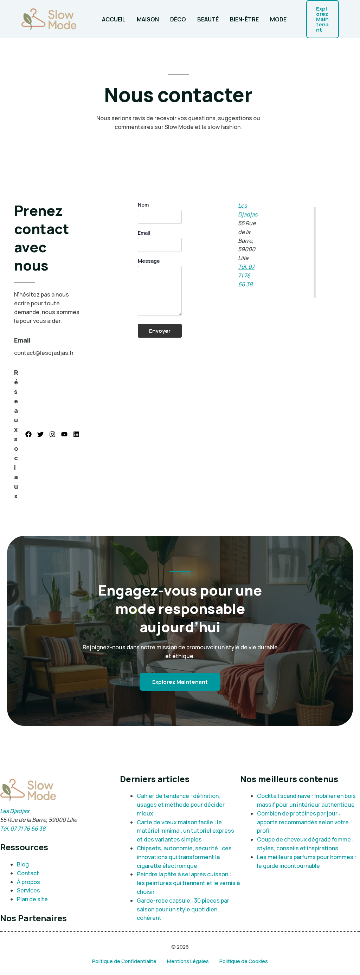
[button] (322, 19)
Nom (143, 204)
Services (28, 890)
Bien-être (244, 19)
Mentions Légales (188, 961)
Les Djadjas (14, 811)
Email (144, 232)
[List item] (28, 434)
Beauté (208, 19)
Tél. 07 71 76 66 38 (246, 275)
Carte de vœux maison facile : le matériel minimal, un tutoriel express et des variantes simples (185, 831)
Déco (178, 19)
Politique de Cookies (243, 961)
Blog (23, 864)
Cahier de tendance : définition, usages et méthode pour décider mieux (181, 804)
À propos (28, 882)
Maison (148, 19)
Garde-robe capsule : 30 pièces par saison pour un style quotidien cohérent (183, 909)
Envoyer (160, 330)
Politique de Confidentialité (124, 961)
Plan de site (32, 899)
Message (149, 261)
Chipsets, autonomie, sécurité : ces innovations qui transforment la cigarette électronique (184, 857)
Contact (28, 873)
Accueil (114, 19)
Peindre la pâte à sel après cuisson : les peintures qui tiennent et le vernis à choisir (188, 883)
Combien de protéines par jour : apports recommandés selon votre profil (303, 822)
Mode (278, 19)
